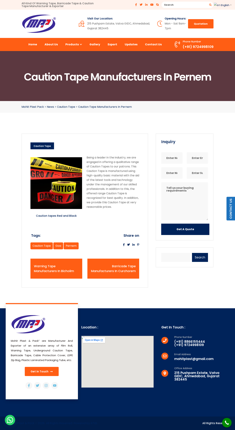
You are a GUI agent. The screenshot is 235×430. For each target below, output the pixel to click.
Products (72, 44)
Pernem (71, 246)
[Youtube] (54, 385)
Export (112, 44)
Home (32, 44)
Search (200, 257)
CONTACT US (230, 208)
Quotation (201, 24)
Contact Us (153, 44)
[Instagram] (46, 385)
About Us (51, 44)
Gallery (94, 44)
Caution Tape (42, 146)
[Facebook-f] (28, 385)
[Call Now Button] (227, 422)
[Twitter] (37, 385)
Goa (58, 246)
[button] (10, 420)
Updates (131, 44)
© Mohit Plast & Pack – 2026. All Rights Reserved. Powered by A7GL (52, 423)
